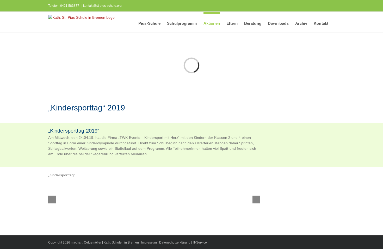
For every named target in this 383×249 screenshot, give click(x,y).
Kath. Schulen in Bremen (122, 242)
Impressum (149, 242)
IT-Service (200, 242)
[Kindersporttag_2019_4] (73, 199)
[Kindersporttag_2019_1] (235, 199)
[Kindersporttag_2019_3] (127, 199)
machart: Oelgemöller (86, 242)
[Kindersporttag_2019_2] (181, 199)
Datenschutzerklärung (174, 242)
